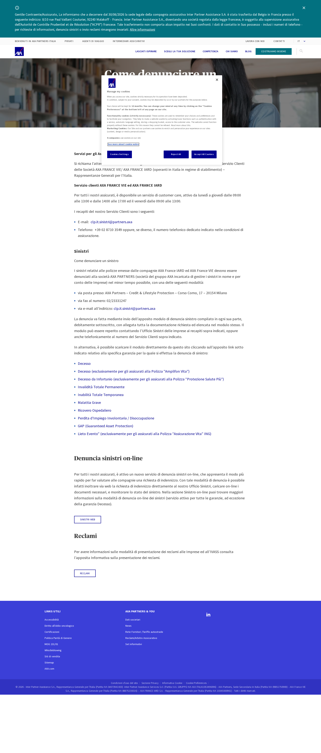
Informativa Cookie (172, 683)
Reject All (176, 154)
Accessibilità (52, 619)
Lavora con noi (255, 41)
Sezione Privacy (150, 683)
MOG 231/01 (51, 644)
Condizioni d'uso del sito (124, 683)
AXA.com (49, 668)
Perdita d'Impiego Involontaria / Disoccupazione (116, 418)
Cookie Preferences (196, 683)
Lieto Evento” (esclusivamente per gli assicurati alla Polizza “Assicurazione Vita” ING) (144, 433)
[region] (161, 120)
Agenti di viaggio (93, 41)
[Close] (217, 80)
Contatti (279, 41)
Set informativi (133, 644)
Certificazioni (52, 632)
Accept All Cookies (204, 154)
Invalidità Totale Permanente (101, 386)
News (128, 625)
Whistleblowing (53, 650)
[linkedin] (208, 615)
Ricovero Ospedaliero (94, 410)
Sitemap (49, 662)
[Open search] (301, 51)
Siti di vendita (52, 656)
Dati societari (132, 619)
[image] (19, 51)
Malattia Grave (89, 402)
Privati (69, 41)
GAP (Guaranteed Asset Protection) (105, 426)
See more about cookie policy (123, 144)
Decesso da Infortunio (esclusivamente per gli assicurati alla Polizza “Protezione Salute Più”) (151, 379)
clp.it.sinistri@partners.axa (111, 221)
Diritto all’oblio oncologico (59, 625)
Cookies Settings (119, 154)
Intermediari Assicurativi (129, 41)
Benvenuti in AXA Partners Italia (35, 41)
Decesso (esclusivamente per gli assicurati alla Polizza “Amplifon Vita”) (133, 371)
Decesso (84, 363)
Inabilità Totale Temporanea (101, 394)
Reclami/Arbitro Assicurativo (141, 638)
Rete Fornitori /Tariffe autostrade (144, 632)
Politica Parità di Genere (58, 638)
